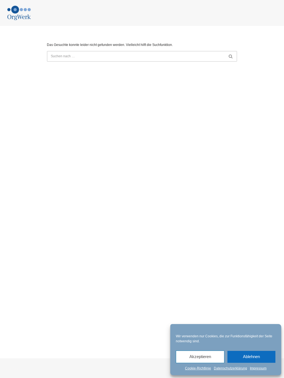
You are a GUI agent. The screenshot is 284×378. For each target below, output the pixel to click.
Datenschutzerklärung (230, 368)
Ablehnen (251, 356)
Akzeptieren (200, 356)
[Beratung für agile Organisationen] (19, 13)
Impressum (258, 368)
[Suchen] (231, 56)
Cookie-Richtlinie (198, 368)
